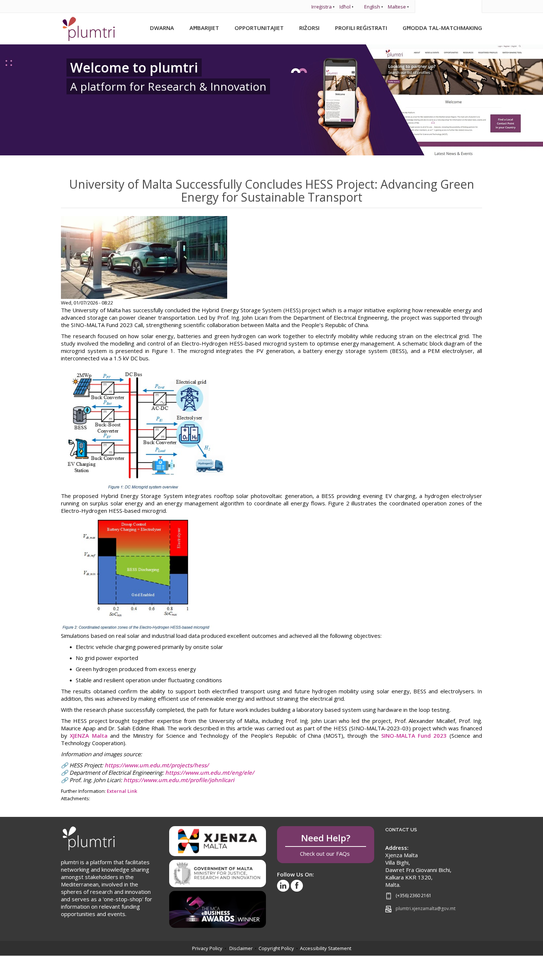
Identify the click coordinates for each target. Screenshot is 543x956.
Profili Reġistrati (361, 27)
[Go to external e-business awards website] (217, 906)
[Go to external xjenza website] (217, 840)
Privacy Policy (207, 948)
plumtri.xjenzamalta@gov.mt (425, 908)
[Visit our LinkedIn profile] (283, 886)
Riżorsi (309, 27)
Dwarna (162, 27)
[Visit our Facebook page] (297, 886)
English (372, 6)
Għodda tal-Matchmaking (442, 27)
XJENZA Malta (88, 735)
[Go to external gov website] (217, 871)
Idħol (345, 6)
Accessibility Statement (325, 948)
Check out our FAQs (325, 844)
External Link (122, 791)
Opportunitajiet (259, 27)
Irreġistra (321, 6)
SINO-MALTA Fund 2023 (414, 735)
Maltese (397, 6)
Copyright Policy (276, 948)
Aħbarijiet (204, 27)
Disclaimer (241, 948)
